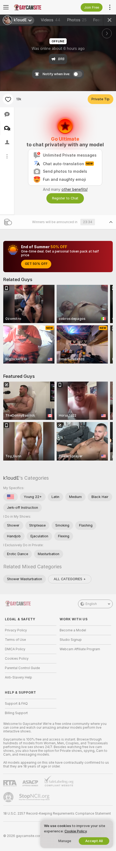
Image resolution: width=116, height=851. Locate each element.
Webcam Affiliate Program (80, 649)
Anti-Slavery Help (18, 677)
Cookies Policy (17, 658)
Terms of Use (15, 640)
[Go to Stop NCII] (35, 797)
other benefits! (75, 189)
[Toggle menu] (6, 7)
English (91, 604)
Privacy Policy (16, 630)
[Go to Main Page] (35, 7)
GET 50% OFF (36, 264)
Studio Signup (71, 640)
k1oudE (11, 478)
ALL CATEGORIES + (70, 579)
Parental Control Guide (22, 668)
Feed (97, 20)
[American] (10, 497)
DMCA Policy (15, 649)
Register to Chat (65, 198)
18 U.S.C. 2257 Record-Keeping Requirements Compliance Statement (57, 813)
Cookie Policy (75, 831)
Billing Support (16, 713)
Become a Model (73, 630)
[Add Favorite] (8, 99)
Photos (77, 20)
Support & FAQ (16, 703)
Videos (50, 20)
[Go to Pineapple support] (9, 797)
